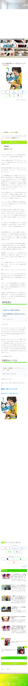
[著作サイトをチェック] (7, 559)
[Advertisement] (14, 24)
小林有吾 (13, 542)
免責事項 (7, 681)
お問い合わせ (21, 681)
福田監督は (6, 146)
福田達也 (18, 542)
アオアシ (8, 542)
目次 (13, 142)
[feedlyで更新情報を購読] (20, 559)
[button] (18, 95)
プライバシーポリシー (20, 679)
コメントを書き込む (14, 663)
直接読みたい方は (8, 149)
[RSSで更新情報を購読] (14, 562)
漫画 (3, 542)
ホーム (7, 679)
